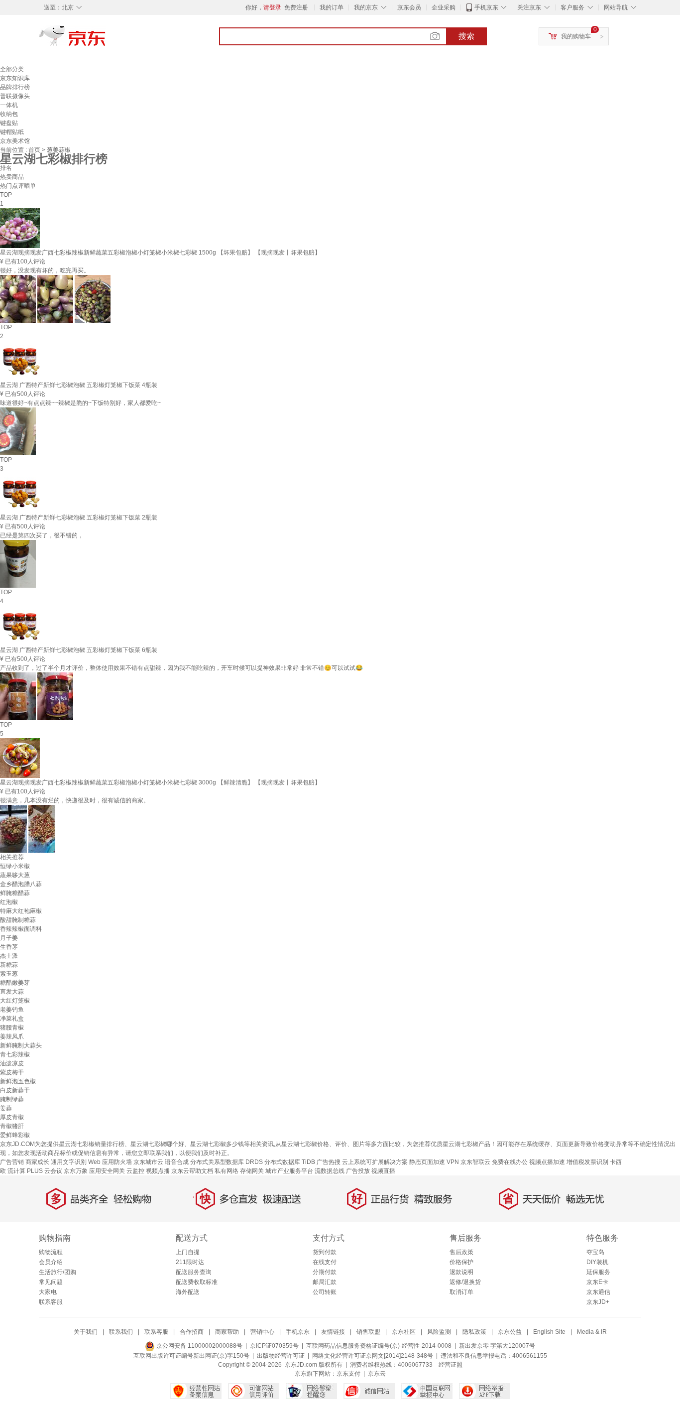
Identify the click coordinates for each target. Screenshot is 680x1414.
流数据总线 (329, 1170)
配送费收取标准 (197, 1282)
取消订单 (461, 1291)
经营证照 (450, 1364)
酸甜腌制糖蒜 (18, 919)
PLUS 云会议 (44, 1170)
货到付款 (325, 1252)
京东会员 (409, 7)
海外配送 (188, 1291)
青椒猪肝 (12, 1126)
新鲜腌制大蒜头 (21, 1045)
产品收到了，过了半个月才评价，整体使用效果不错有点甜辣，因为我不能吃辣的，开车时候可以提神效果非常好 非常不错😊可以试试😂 (181, 667)
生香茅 (9, 946)
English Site (549, 1331)
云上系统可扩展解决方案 (375, 1161)
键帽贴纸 (12, 132)
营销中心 (262, 1331)
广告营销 (12, 1161)
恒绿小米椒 (15, 866)
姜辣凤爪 (12, 1036)
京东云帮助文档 (192, 1170)
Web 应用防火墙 (110, 1161)
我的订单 (331, 7)
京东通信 (598, 1291)
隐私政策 (474, 1331)
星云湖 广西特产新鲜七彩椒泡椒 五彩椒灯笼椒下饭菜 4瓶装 (78, 385)
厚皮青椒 (12, 1117)
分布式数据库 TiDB (289, 1161)
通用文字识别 (69, 1161)
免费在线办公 (510, 1161)
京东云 (377, 1373)
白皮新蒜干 (15, 1090)
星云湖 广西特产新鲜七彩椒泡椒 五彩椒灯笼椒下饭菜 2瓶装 (78, 517)
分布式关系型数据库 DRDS (226, 1161)
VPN (453, 1161)
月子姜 (9, 937)
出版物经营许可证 (281, 1355)
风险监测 (439, 1331)
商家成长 (37, 1161)
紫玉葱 (9, 973)
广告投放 (358, 1170)
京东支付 (348, 1373)
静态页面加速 (427, 1161)
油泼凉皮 (12, 1063)
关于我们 (86, 1331)
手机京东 (486, 7)
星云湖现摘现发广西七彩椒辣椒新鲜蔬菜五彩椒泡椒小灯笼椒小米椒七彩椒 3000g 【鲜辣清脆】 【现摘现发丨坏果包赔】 (160, 782)
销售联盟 (368, 1331)
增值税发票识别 (587, 1161)
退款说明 (461, 1272)
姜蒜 (6, 1108)
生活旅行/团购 (57, 1272)
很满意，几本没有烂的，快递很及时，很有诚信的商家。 (74, 800)
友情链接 (333, 1331)
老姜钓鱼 (12, 1009)
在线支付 (325, 1262)
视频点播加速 (547, 1161)
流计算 (16, 1170)
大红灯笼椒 (15, 1000)
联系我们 (121, 1331)
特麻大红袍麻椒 (21, 910)
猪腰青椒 (12, 1027)
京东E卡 (597, 1282)
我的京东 (366, 7)
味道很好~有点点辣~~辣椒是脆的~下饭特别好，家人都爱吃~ (80, 402)
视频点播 (158, 1170)
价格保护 (461, 1262)
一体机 (9, 105)
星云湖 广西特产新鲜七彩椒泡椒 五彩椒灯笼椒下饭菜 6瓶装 (78, 649)
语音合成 (177, 1161)
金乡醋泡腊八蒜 (21, 884)
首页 (35, 149)
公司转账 (325, 1291)
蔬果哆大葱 (15, 875)
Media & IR (592, 1331)
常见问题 (51, 1282)
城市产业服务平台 (289, 1170)
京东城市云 (148, 1161)
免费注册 (296, 7)
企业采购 (443, 7)
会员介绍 (51, 1262)
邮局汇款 (325, 1282)
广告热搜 (328, 1161)
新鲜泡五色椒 (18, 1081)
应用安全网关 (107, 1170)
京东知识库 (15, 78)
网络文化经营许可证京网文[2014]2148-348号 (372, 1355)
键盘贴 (9, 123)
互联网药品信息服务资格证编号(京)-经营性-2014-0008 (379, 1345)
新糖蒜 (9, 964)
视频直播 (383, 1170)
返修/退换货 (465, 1282)
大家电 (48, 1291)
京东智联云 (475, 1161)
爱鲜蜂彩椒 (15, 1135)
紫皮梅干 (12, 1072)
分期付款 (325, 1272)
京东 (106, 40)
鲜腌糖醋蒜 (15, 893)
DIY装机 (597, 1262)
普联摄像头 (15, 96)
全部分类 (12, 69)
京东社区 (404, 1331)
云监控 (135, 1170)
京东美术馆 (15, 140)
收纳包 (9, 114)
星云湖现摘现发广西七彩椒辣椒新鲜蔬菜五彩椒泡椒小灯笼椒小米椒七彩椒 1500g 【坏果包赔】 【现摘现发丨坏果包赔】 (160, 252)
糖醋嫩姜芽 (15, 982)
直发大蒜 (12, 991)
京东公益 (510, 1331)
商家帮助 (227, 1331)
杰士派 (9, 955)
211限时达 (190, 1262)
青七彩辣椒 (15, 1054)
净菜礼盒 (12, 1018)
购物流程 (51, 1252)
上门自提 (188, 1252)
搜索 (466, 36)
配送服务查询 (194, 1272)
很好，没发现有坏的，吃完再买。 (45, 270)
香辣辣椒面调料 (21, 928)
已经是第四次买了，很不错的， (42, 535)
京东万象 (76, 1170)
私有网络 (226, 1170)
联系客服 (51, 1301)
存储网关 (252, 1170)
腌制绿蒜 (12, 1099)
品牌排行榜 (15, 87)
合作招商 (192, 1331)
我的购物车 (576, 36)
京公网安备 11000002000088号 (198, 1345)
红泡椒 (9, 902)
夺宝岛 (595, 1252)
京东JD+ (597, 1301)
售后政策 (461, 1252)
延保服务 (598, 1272)
